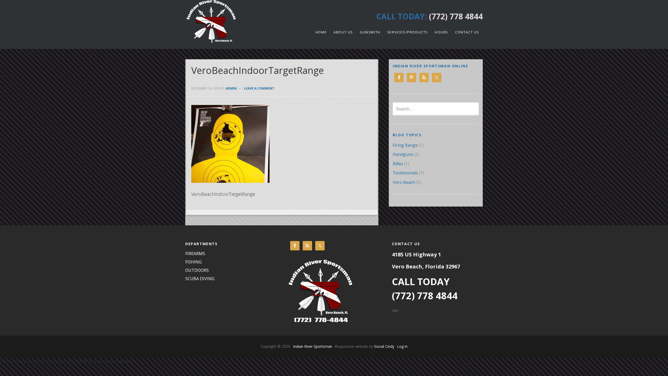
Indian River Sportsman (232, 21)
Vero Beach (404, 182)
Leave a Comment (259, 88)
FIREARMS (195, 253)
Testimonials (405, 173)
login (395, 310)
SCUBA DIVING (199, 278)
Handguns (403, 154)
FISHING (193, 262)
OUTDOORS (197, 270)
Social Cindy (383, 346)
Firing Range (405, 145)
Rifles (398, 164)
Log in (402, 346)
